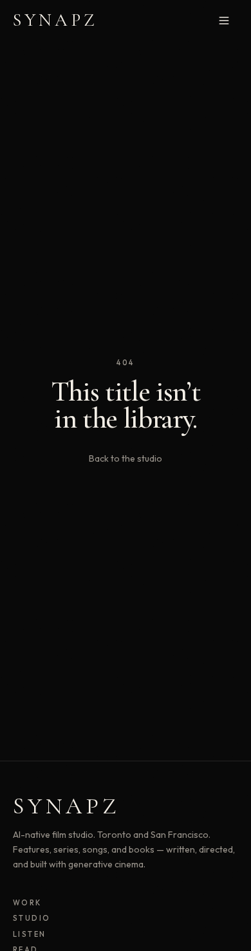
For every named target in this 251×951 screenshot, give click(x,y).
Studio (32, 918)
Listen (29, 934)
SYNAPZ (55, 20)
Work (27, 902)
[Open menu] (224, 20)
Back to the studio (125, 458)
